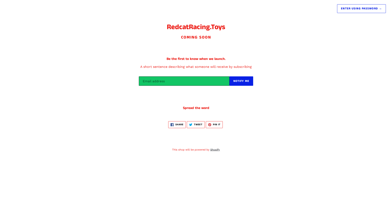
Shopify (215, 149)
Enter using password (361, 9)
